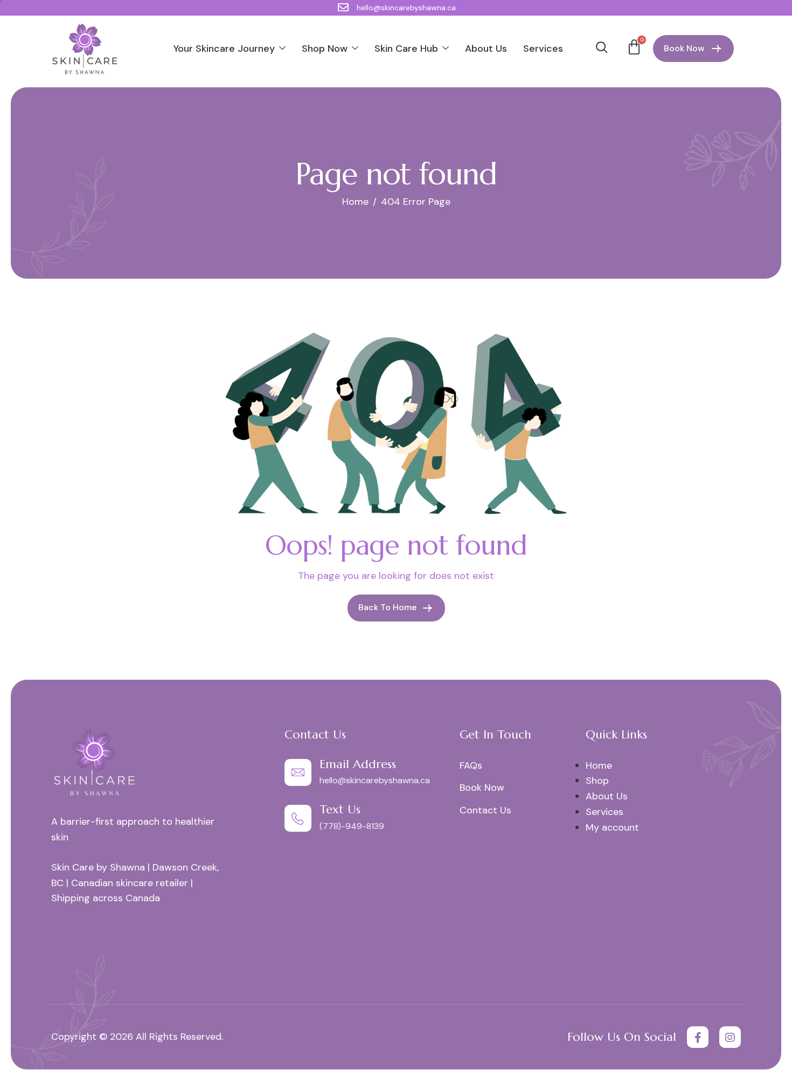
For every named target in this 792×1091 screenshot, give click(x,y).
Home (599, 765)
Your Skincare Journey (224, 48)
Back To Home (388, 607)
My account (612, 827)
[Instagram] (730, 1037)
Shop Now (325, 48)
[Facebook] (697, 1037)
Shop (597, 780)
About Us (486, 48)
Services (543, 48)
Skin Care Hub (406, 48)
